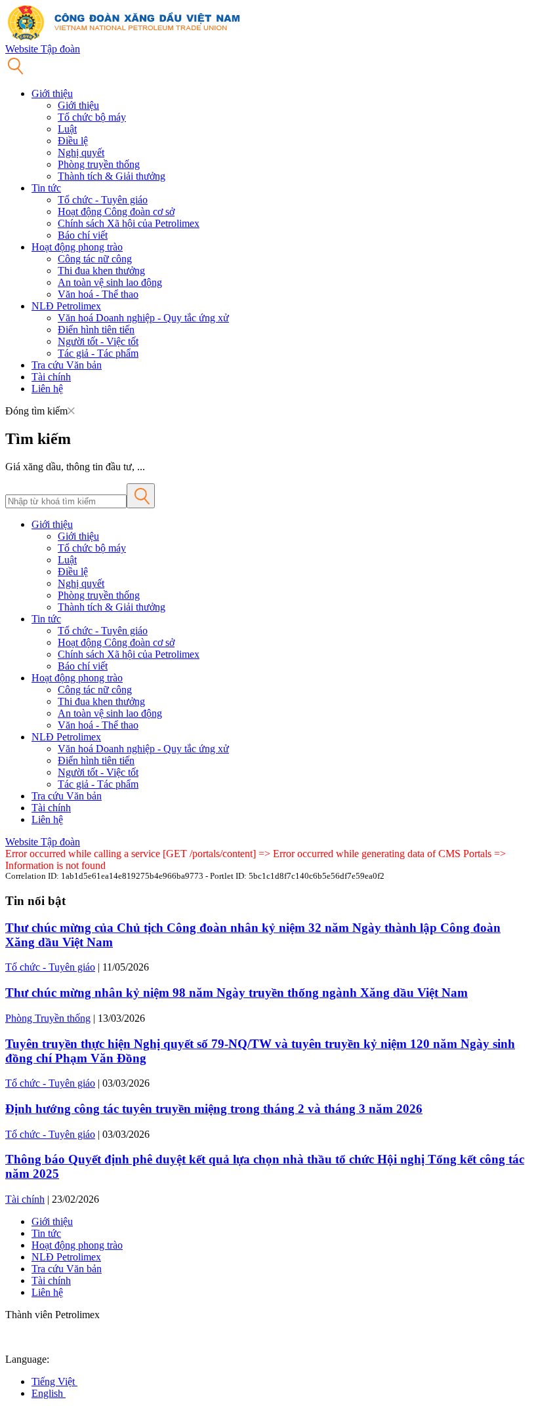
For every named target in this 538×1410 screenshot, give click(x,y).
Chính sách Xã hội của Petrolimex (128, 223)
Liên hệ (47, 388)
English (48, 1393)
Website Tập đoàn (42, 48)
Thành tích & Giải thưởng (111, 176)
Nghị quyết (81, 152)
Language (26, 1359)
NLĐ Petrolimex (66, 306)
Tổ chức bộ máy (92, 117)
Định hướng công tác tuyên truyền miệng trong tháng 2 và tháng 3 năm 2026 (214, 1109)
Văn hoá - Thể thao (98, 294)
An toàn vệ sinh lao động (110, 282)
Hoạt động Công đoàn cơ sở (116, 211)
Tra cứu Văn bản (66, 365)
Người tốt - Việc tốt (98, 341)
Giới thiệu (52, 93)
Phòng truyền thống (99, 164)
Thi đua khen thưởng (101, 270)
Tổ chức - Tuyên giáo (103, 199)
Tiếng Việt (54, 1381)
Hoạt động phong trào (77, 246)
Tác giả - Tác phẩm (98, 353)
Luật (67, 128)
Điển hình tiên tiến (96, 329)
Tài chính (51, 376)
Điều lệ (73, 140)
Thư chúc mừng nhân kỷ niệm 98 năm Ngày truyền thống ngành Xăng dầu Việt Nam (236, 992)
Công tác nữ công (95, 258)
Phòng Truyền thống (48, 1018)
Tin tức (46, 187)
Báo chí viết (83, 235)
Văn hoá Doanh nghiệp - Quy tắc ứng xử (143, 317)
